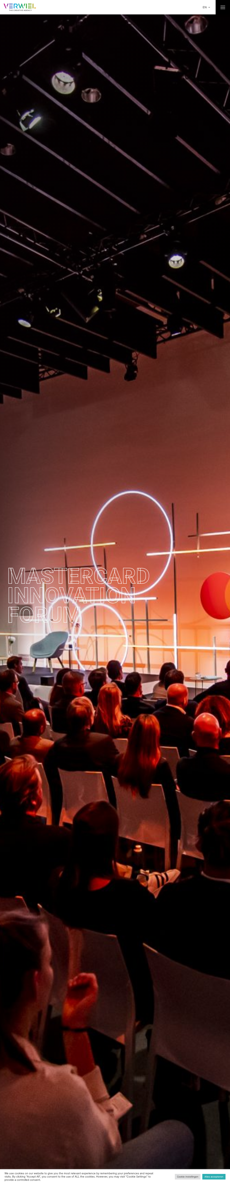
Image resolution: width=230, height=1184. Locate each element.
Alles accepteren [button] (213, 1176)
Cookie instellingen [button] (187, 1176)
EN (205, 7)
